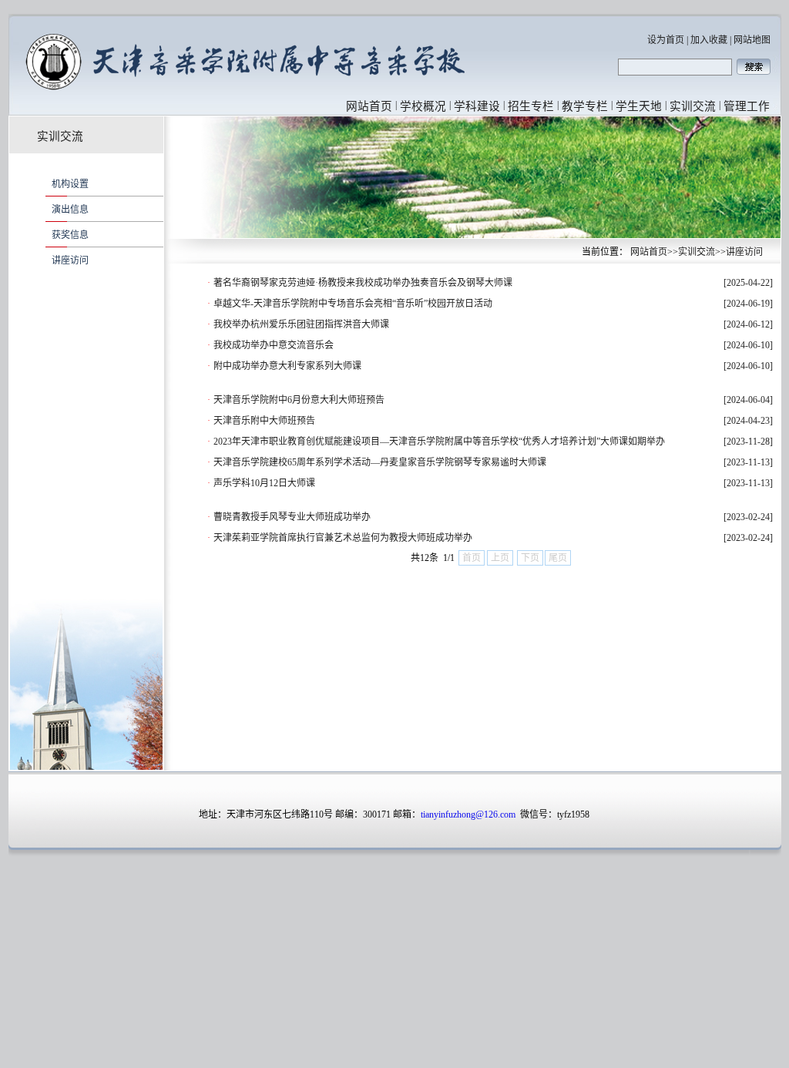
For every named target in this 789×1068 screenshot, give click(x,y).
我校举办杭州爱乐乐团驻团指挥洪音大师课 (301, 324)
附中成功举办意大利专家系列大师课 (287, 366)
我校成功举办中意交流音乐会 (273, 345)
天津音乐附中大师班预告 (264, 420)
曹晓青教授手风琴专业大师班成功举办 (292, 517)
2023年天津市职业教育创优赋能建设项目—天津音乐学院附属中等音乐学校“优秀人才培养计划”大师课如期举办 (439, 441)
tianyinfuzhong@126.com (468, 814)
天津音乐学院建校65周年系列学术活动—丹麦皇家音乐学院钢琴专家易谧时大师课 (379, 462)
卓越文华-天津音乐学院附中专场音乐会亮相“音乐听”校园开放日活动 (352, 303)
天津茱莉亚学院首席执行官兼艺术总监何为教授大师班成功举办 (342, 537)
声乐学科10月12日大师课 (264, 483)
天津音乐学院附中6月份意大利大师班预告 (298, 400)
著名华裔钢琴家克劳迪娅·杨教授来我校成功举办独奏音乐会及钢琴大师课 (362, 282)
